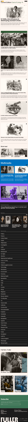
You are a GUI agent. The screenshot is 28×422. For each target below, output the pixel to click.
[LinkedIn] (22, 418)
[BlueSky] (25, 418)
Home (2, 410)
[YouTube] (26, 418)
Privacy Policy (17, 410)
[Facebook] (23, 418)
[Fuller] (1, 1)
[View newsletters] (26, 186)
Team (2, 412)
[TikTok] (21, 418)
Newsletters (4, 411)
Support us (3, 413)
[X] (24, 418)
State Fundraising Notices (20, 411)
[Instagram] (20, 418)
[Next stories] (26, 214)
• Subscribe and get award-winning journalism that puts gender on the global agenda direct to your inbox (10, 402)
